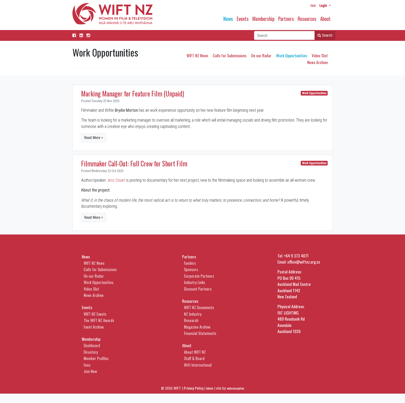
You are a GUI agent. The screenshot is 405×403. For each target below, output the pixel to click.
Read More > (93, 137)
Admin (209, 388)
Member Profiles (96, 358)
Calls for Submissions (229, 55)
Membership (263, 18)
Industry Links (194, 282)
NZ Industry (193, 314)
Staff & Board (194, 358)
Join (313, 5)
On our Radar (261, 55)
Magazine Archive (197, 327)
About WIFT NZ (195, 352)
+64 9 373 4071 (296, 256)
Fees (87, 365)
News (228, 18)
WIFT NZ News (197, 55)
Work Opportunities (291, 55)
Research (191, 320)
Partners (286, 18)
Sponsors (191, 269)
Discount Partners (198, 289)
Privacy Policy (193, 388)
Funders (190, 263)
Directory (91, 352)
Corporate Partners (199, 276)
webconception (235, 388)
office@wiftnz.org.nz (303, 262)
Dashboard (92, 345)
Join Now (90, 371)
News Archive (317, 62)
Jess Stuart (116, 180)
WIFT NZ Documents (199, 307)
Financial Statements (200, 333)
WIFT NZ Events (95, 314)
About (325, 18)
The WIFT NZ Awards (99, 320)
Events (243, 18)
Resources (307, 18)
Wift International (198, 365)
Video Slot (320, 55)
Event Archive (94, 327)
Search (326, 35)
